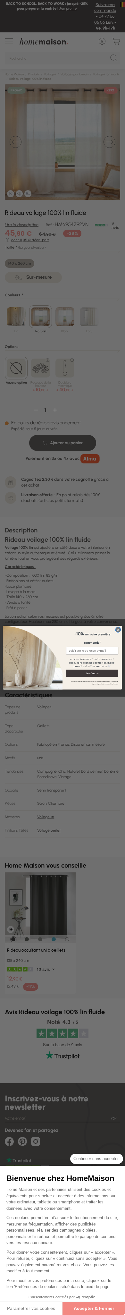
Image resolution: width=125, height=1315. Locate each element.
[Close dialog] (118, 629)
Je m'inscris (92, 673)
